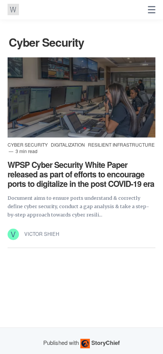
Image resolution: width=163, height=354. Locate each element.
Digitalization (68, 144)
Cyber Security (28, 144)
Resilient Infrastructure (121, 144)
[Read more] (81, 97)
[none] (151, 10)
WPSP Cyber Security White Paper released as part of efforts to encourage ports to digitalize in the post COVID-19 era (81, 174)
